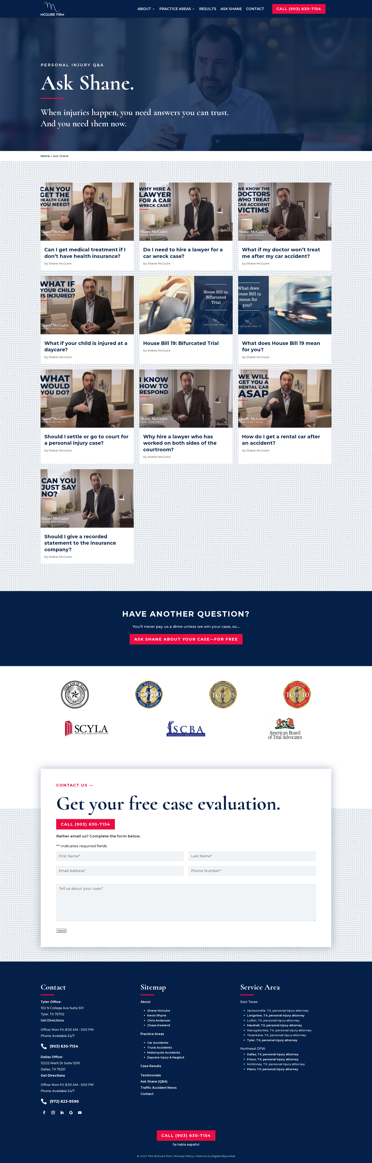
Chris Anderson (158, 1020)
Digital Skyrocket (223, 1156)
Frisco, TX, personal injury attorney (273, 1059)
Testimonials (150, 1075)
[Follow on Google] (70, 1112)
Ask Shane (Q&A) (153, 1081)
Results (207, 9)
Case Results (150, 1066)
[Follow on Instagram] (53, 1112)
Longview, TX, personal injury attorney (276, 1015)
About (144, 9)
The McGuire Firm (160, 1156)
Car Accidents (157, 1042)
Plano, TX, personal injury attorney (272, 1069)
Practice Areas (175, 9)
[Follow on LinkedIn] (62, 1112)
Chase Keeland (158, 1025)
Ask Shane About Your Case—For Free (186, 639)
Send (61, 930)
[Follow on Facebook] (44, 1112)
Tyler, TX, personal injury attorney (272, 1040)
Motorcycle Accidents (163, 1052)
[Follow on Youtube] (79, 1112)
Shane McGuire (60, 263)
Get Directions (52, 1020)
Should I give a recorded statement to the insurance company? (80, 543)
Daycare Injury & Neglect (165, 1057)
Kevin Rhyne (156, 1015)
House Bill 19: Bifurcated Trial (181, 343)
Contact (255, 9)
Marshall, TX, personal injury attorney (274, 1025)
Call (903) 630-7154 (298, 9)
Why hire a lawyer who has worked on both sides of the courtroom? (180, 443)
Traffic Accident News (158, 1088)
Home (45, 156)
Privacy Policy (184, 1156)
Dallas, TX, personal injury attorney (273, 1054)
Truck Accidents (159, 1047)
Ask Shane (231, 9)
